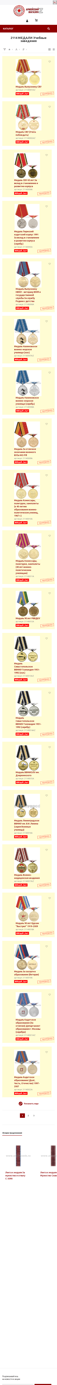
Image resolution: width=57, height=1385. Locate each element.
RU (55, 2)
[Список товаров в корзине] (36, 20)
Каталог (8, 28)
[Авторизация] (27, 20)
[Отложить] (49, 61)
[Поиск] (48, 28)
